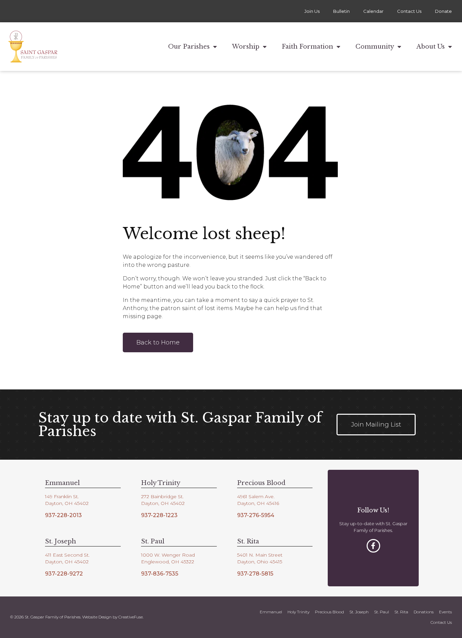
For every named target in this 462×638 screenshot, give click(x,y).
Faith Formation (307, 46)
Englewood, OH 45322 (167, 562)
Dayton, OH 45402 (67, 503)
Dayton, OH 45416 (258, 503)
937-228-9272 (64, 573)
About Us (430, 46)
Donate (443, 11)
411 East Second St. (67, 555)
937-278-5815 (255, 573)
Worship (245, 46)
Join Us (312, 11)
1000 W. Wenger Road (168, 555)
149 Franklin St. (62, 496)
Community (374, 46)
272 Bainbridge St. (162, 496)
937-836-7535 (159, 573)
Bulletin (341, 11)
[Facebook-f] (373, 546)
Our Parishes (189, 46)
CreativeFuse (130, 616)
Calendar (373, 11)
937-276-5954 (255, 515)
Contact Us (409, 11)
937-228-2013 (63, 515)
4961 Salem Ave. (256, 496)
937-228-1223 (159, 515)
